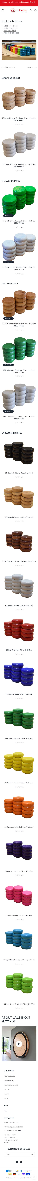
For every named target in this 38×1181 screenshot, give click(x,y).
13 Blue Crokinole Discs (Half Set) (19, 694)
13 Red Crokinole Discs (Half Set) (19, 650)
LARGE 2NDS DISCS (10, 26)
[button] (2, 10)
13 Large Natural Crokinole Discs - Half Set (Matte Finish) (19, 119)
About (5, 1111)
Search (6, 1098)
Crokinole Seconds (14, 1177)
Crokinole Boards (9, 1076)
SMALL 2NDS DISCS (10, 28)
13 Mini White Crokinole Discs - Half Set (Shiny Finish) (19, 417)
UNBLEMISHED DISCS (11, 33)
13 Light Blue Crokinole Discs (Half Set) (18, 960)
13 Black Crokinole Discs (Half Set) (19, 473)
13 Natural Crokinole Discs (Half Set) (18, 517)
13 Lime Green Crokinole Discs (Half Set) (19, 1004)
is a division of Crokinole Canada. (25, 1177)
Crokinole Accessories (11, 1085)
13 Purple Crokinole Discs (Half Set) (19, 871)
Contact (6, 1094)
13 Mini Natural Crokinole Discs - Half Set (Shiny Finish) (19, 325)
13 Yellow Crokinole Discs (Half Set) (19, 783)
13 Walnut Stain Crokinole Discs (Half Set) (19, 561)
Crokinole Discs (9, 1080)
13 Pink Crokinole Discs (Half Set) (19, 916)
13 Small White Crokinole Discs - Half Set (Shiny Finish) (19, 268)
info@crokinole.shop (15, 1127)
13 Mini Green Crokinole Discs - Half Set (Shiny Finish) (19, 371)
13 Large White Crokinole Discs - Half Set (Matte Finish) (19, 165)
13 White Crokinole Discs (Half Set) (19, 606)
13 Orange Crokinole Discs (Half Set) (19, 827)
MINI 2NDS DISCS (10, 31)
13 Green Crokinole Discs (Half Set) (19, 738)
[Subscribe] (32, 1154)
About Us (6, 1089)
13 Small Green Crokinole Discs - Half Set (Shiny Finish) (19, 222)
